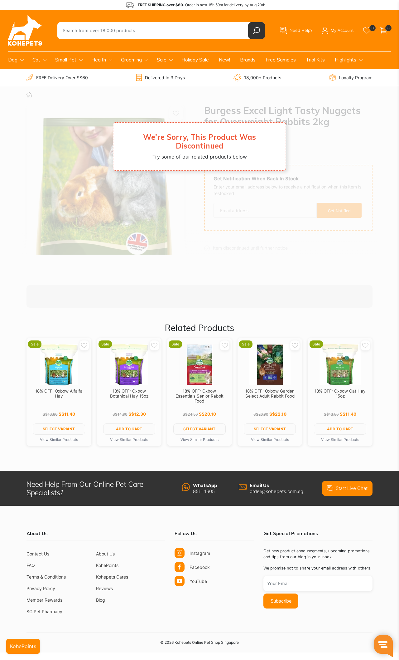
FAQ (30, 565)
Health (98, 60)
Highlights (345, 60)
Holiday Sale (195, 60)
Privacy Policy (40, 588)
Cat (36, 60)
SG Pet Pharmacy (44, 611)
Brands (248, 60)
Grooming (131, 60)
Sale (161, 60)
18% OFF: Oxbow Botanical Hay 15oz (129, 393)
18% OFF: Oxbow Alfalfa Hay (59, 393)
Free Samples (281, 60)
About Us (105, 553)
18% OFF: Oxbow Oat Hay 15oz (340, 393)
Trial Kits (315, 60)
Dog (12, 60)
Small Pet (65, 60)
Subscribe (281, 601)
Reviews (104, 588)
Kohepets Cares (112, 576)
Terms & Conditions (46, 576)
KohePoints (107, 565)
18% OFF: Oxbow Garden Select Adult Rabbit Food (270, 393)
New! (224, 60)
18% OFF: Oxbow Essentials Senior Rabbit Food (199, 396)
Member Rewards (44, 600)
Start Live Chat (352, 488)
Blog (100, 600)
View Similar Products (59, 439)
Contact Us (37, 553)
